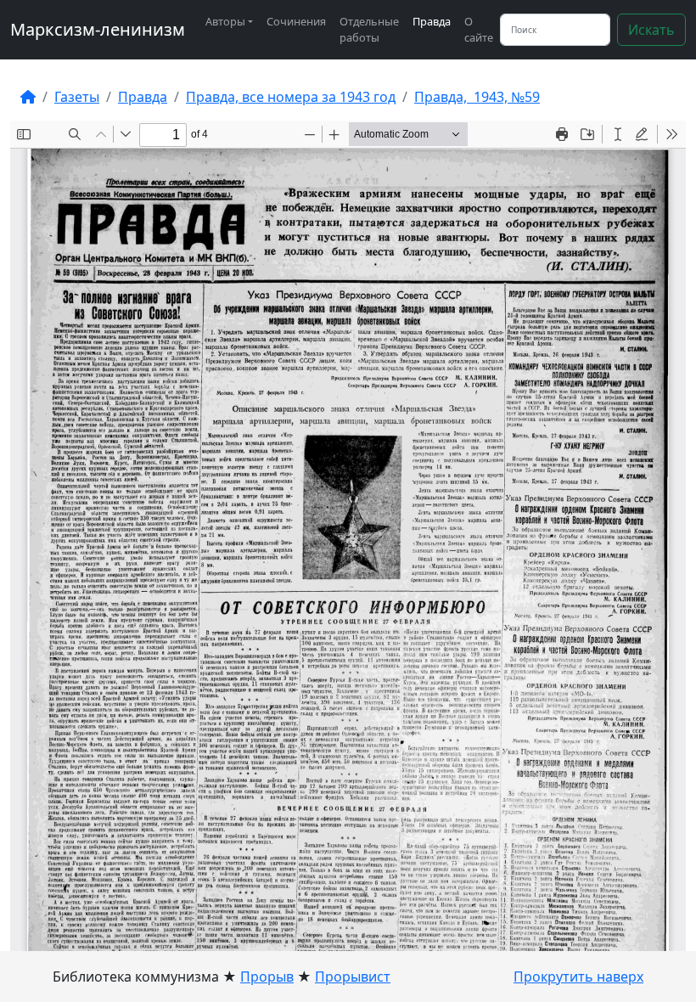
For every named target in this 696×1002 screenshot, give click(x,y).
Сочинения (296, 21)
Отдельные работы (369, 29)
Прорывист (352, 976)
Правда (432, 21)
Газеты (76, 96)
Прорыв (267, 976)
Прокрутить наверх (578, 976)
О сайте (478, 29)
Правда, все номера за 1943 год (291, 96)
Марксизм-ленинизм (97, 29)
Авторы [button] (225, 21)
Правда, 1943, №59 (477, 96)
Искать (651, 29)
